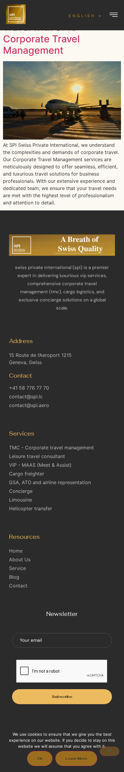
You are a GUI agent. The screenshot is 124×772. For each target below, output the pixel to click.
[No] (109, 751)
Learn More (76, 758)
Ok (39, 758)
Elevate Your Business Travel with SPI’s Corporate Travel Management (53, 33)
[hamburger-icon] (113, 16)
